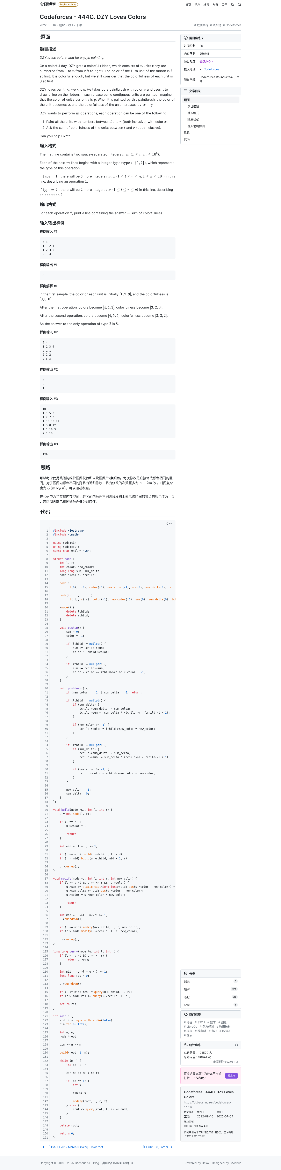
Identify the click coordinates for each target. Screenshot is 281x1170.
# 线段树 (215, 25)
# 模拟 (188, 1031)
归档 (197, 4)
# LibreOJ (190, 1026)
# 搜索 (188, 1035)
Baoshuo (235, 1163)
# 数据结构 (201, 25)
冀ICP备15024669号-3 (117, 1163)
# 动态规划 (207, 1026)
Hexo (205, 1163)
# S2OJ (200, 1022)
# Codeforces (232, 25)
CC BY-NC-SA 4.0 (196, 1126)
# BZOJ (224, 1031)
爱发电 (231, 1075)
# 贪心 (213, 1031)
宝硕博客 (48, 4)
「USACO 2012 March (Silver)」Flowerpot (75, 1147)
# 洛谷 (188, 1022)
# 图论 (222, 1022)
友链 (215, 4)
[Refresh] (236, 1044)
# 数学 (211, 1022)
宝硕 (187, 1116)
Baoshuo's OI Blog (87, 1163)
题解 (62, 25)
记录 (210, 981)
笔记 (210, 997)
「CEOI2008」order (154, 1147)
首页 (188, 4)
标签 (206, 4)
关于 (224, 4)
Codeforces (211, 69)
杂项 (210, 1004)
